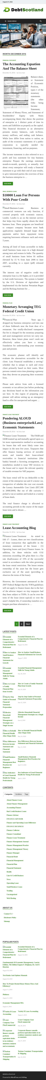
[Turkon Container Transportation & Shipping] (9, 1051)
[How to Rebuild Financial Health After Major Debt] (9, 730)
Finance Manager (13, 853)
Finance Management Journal (17, 841)
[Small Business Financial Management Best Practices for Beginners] (9, 757)
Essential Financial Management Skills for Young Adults (30, 669)
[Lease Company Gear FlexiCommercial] (9, 1020)
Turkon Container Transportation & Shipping (30, 1052)
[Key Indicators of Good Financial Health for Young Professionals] (9, 772)
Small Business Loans (10, 191)
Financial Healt (12, 857)
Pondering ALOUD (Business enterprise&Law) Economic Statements (22, 422)
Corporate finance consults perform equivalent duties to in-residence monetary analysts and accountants (29, 1033)
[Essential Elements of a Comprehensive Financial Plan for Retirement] (9, 637)
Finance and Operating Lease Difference (21, 823)
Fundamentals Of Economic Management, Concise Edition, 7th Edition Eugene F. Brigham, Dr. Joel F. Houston (21, 965)
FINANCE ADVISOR (15, 819)
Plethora (6, 994)
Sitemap (7, 921)
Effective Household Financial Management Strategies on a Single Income (30, 714)
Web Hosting (11, 898)
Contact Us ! (8, 914)
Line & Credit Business (15, 875)
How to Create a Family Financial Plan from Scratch (30, 685)
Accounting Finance (14, 807)
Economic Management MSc (13, 1003)
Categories (8, 794)
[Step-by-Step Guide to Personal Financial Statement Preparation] (9, 697)
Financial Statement (9, 60)
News (9, 879)
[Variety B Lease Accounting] (9, 1011)
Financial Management (15, 860)
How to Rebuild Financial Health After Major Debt (30, 732)
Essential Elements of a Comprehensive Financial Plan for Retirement (30, 639)
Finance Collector (13, 830)
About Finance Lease (14, 800)
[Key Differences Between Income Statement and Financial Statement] (9, 741)
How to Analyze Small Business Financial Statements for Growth (30, 653)
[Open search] (40, 21)
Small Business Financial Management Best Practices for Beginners (29, 759)
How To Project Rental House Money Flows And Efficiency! (20, 985)
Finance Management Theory (17, 849)
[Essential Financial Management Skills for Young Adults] (9, 668)
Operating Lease (13, 883)
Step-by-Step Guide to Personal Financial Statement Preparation (30, 698)
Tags (26, 794)
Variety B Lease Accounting (28, 1011)
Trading (10, 891)
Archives (18, 794)
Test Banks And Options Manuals (15, 975)
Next (28, 624)
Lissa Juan (22, 73)
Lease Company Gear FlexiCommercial (26, 1021)
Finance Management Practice (18, 845)
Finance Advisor (13, 815)
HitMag (24, 1077)
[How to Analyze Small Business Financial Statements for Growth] (9, 652)
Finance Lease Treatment (11, 414)
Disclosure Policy (10, 917)
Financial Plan (7, 303)
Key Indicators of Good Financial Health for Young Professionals (30, 774)
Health (9, 872)
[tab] (8, 794)
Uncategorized (12, 894)
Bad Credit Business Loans (16, 811)
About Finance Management (17, 804)
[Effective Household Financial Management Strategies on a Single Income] (9, 712)
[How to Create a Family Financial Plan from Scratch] (9, 683)
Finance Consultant (14, 834)
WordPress (14, 1077)
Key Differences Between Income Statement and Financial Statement (30, 742)
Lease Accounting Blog (19, 528)
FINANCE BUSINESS (15, 826)
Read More (7, 183)
